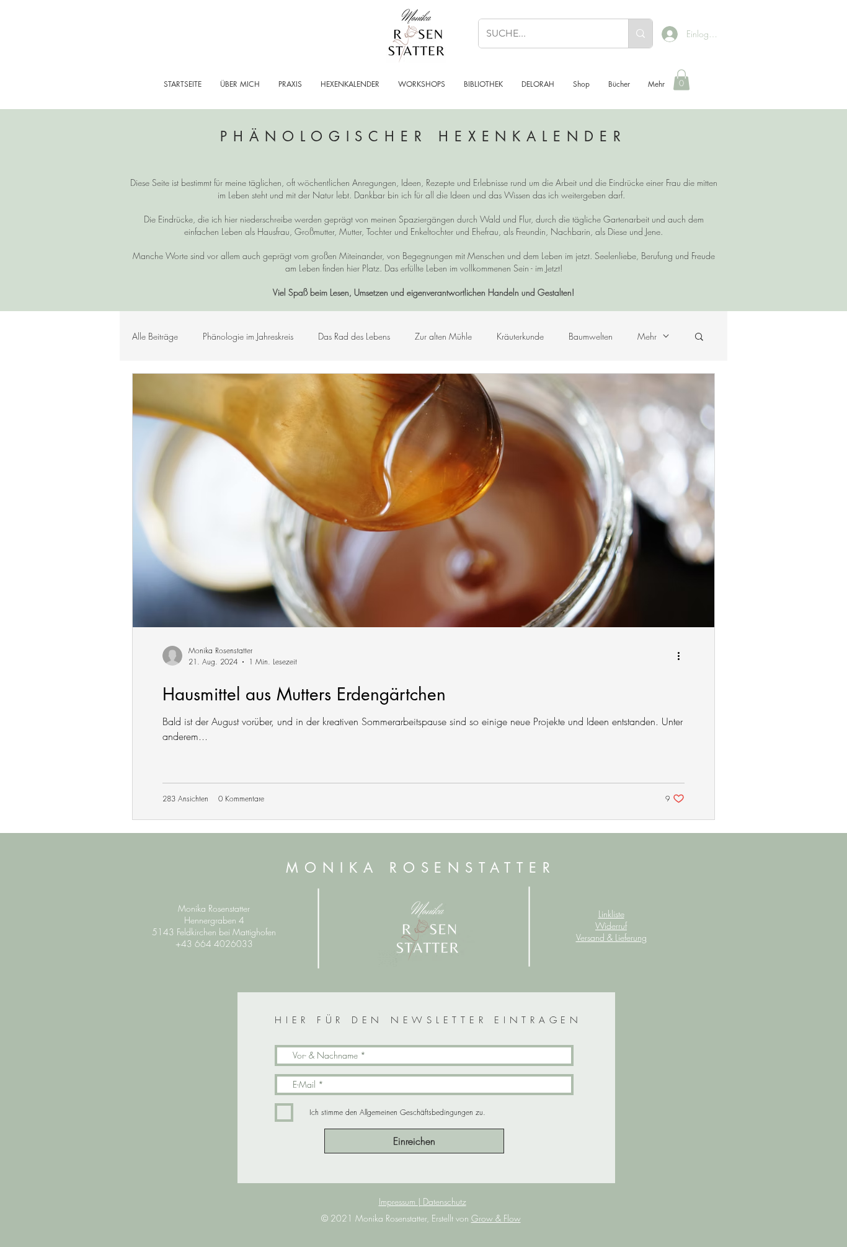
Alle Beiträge (155, 336)
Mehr (647, 336)
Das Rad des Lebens (354, 336)
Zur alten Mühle (443, 336)
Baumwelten (591, 336)
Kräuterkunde (520, 336)
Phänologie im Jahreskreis (248, 336)
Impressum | (401, 1201)
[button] (681, 79)
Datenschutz (444, 1201)
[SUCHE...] (640, 33)
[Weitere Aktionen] (682, 655)
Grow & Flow (496, 1218)
